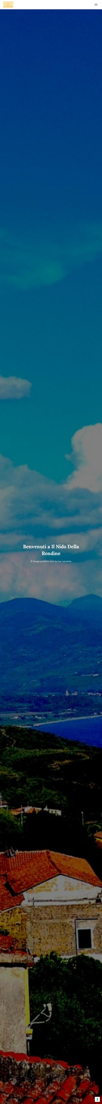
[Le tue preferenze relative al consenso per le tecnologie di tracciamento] (97, 1099)
